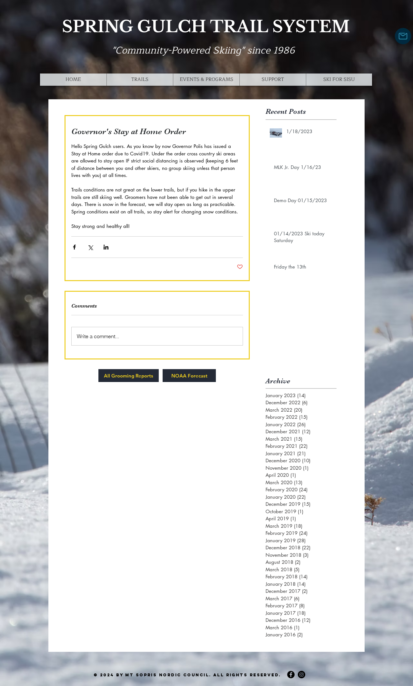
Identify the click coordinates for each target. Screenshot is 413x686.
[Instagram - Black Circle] (301, 674)
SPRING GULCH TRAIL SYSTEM (206, 26)
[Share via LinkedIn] (106, 247)
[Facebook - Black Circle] (291, 674)
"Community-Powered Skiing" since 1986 (203, 50)
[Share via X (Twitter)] (90, 247)
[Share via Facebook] (74, 247)
